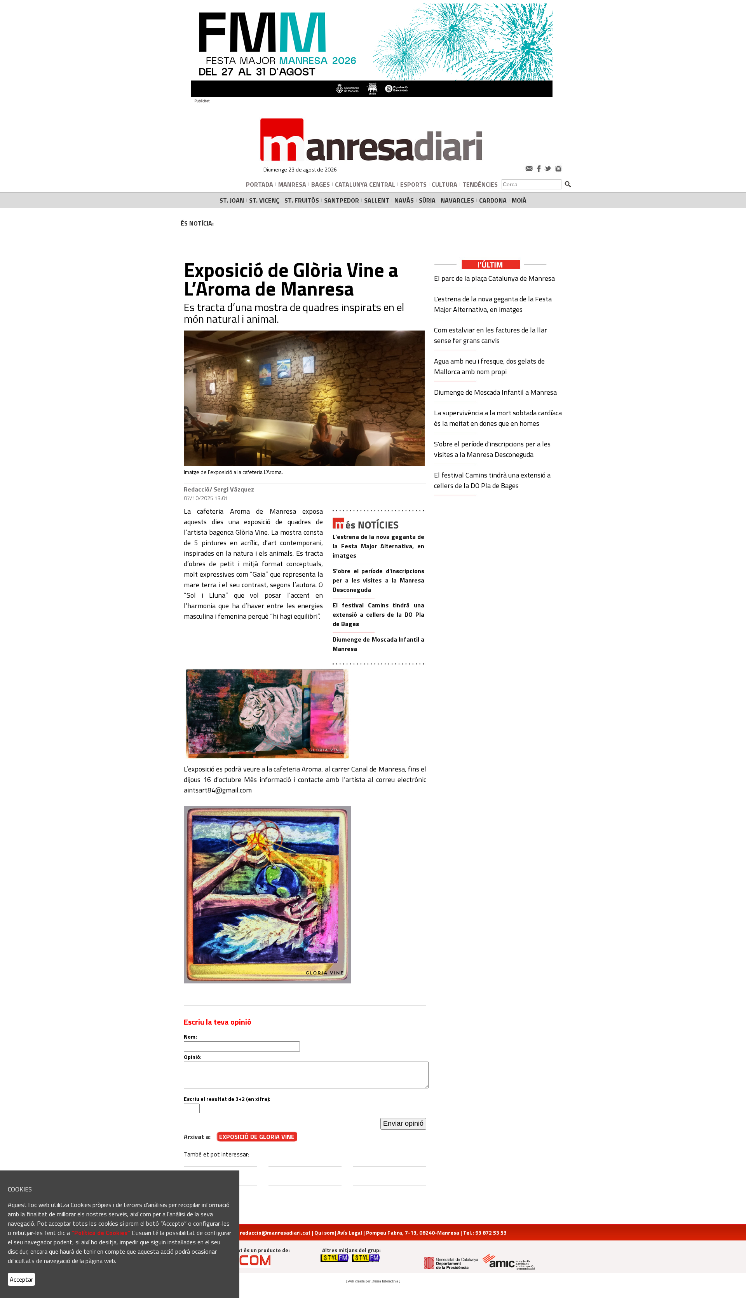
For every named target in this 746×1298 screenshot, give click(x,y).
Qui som (324, 1232)
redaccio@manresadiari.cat (275, 1232)
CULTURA (444, 184)
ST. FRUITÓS (301, 200)
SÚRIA (427, 200)
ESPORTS (413, 184)
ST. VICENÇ (264, 200)
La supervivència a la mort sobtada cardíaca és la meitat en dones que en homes (498, 418)
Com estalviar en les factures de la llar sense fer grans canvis (490, 335)
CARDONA (493, 200)
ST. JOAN (232, 200)
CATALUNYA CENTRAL (365, 184)
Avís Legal (349, 1232)
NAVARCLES (457, 200)
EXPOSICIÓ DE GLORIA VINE (257, 1136)
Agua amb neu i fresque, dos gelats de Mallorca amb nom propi (489, 366)
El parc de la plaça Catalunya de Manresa (494, 278)
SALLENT (376, 200)
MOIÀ (519, 200)
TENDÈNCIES (480, 184)
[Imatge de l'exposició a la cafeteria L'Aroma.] (304, 464)
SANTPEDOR (341, 200)
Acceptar (21, 1279)
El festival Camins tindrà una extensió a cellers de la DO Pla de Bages (378, 614)
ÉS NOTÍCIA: (197, 223)
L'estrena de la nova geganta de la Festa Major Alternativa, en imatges (378, 546)
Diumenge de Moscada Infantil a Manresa (495, 392)
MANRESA (292, 184)
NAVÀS (404, 200)
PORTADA (259, 184)
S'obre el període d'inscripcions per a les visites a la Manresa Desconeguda (378, 580)
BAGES (320, 184)
